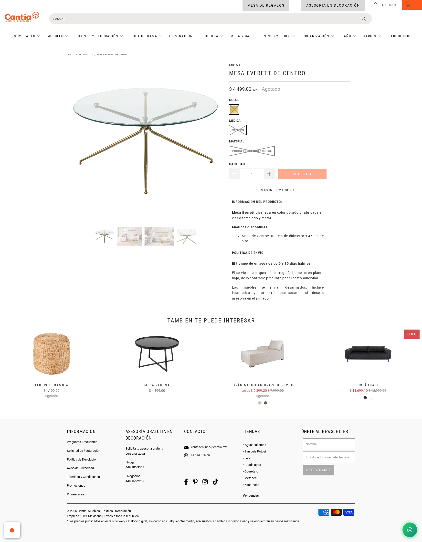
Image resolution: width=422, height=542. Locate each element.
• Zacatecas (251, 485)
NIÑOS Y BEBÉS (277, 36)
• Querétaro (250, 471)
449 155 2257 (135, 481)
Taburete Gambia (51, 354)
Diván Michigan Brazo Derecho (262, 354)
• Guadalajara (252, 465)
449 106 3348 (135, 467)
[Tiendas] (211, 441)
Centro (238, 130)
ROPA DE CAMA (144, 36)
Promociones (76, 485)
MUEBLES (55, 36)
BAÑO (346, 36)
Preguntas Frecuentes (82, 442)
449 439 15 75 (200, 455)
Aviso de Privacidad (80, 468)
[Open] (12, 530)
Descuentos (400, 36)
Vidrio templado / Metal (252, 151)
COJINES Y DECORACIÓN (96, 36)
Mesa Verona (157, 354)
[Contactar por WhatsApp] (409, 529)
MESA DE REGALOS (266, 5)
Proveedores (75, 494)
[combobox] (210, 18)
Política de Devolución (82, 459)
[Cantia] (22, 17)
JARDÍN (370, 36)
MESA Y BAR (241, 36)
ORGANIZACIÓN (316, 36)
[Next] (215, 141)
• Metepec (250, 478)
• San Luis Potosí (254, 451)
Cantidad (237, 164)
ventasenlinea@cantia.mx (209, 447)
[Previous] (75, 141)
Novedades (25, 36)
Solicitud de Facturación (83, 450)
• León (247, 458)
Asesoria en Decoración (333, 5)
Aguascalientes (254, 445)
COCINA (212, 36)
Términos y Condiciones (83, 477)
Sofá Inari (368, 354)
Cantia (82, 511)
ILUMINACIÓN (181, 36)
